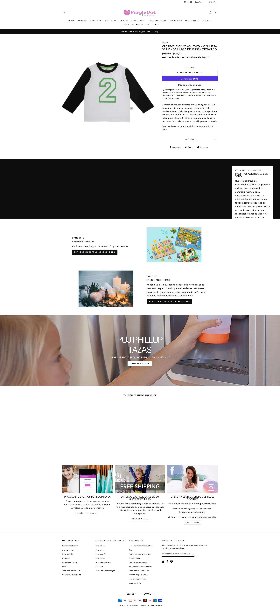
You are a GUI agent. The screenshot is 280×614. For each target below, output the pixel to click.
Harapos (66, 558)
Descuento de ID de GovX (139, 571)
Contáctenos (134, 558)
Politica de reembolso (71, 575)
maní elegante (68, 550)
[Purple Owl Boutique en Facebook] (167, 561)
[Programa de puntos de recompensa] (87, 479)
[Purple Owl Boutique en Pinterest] (171, 561)
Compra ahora (140, 519)
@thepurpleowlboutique (203, 503)
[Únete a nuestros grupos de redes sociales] (192, 479)
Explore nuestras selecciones (94, 252)
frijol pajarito (68, 554)
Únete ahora (193, 522)
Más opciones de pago (189, 85)
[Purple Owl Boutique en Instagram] (163, 561)
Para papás (100, 558)
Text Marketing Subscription (141, 546)
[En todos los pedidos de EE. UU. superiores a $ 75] (140, 479)
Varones (82, 21)
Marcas (125, 25)
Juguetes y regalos (103, 562)
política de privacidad (138, 575)
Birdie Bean (176, 21)
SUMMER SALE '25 (141, 25)
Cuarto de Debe (119, 21)
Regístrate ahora (87, 513)
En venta (99, 566)
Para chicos (100, 550)
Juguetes (207, 21)
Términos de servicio (71, 571)
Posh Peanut (138, 21)
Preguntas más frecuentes (140, 554)
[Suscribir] (193, 554)
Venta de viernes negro (105, 571)
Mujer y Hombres (99, 21)
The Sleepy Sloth (157, 21)
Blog (130, 550)
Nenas (71, 21)
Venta (156, 25)
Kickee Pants (192, 21)
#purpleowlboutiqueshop (204, 517)
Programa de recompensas (140, 566)
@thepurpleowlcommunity (192, 512)
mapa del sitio (135, 583)
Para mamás (100, 554)
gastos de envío (172, 57)
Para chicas (100, 546)
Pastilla (65, 566)
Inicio (164, 42)
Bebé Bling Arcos (69, 562)
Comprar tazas (140, 364)
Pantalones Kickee (70, 546)
